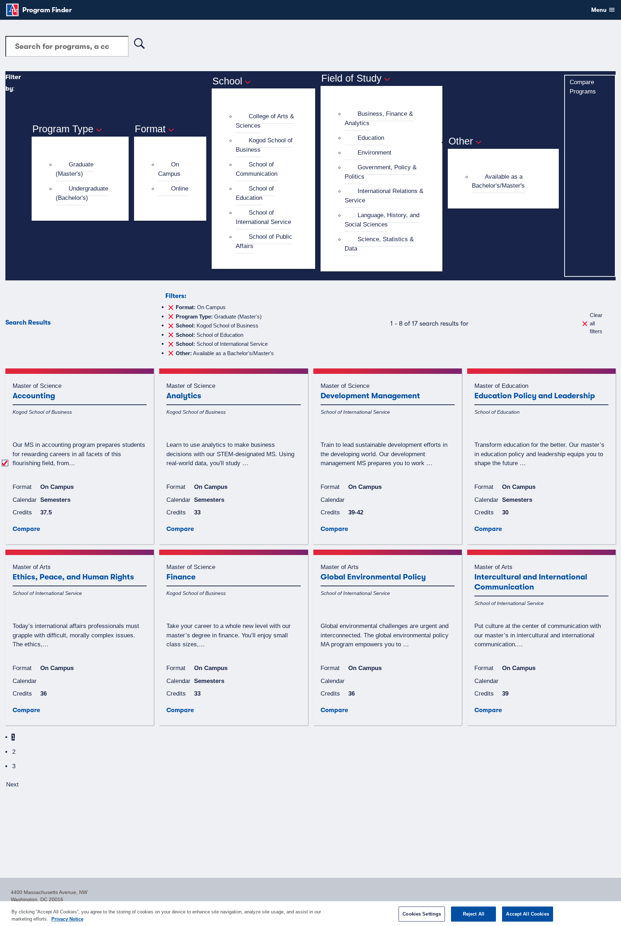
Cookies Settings (421, 914)
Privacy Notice (67, 918)
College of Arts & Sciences (265, 121)
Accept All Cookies (527, 914)
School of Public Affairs (264, 241)
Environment (374, 152)
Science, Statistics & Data (379, 243)
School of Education (255, 193)
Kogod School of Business (264, 145)
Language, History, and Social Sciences (382, 219)
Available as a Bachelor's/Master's (498, 181)
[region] (310, 913)
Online (179, 188)
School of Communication (256, 169)
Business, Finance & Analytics (379, 118)
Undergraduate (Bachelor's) (82, 193)
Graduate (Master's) (74, 169)
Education (371, 137)
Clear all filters (596, 323)
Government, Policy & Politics (381, 172)
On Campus (169, 169)
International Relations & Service (384, 195)
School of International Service (263, 217)
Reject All (473, 914)
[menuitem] (83, 169)
